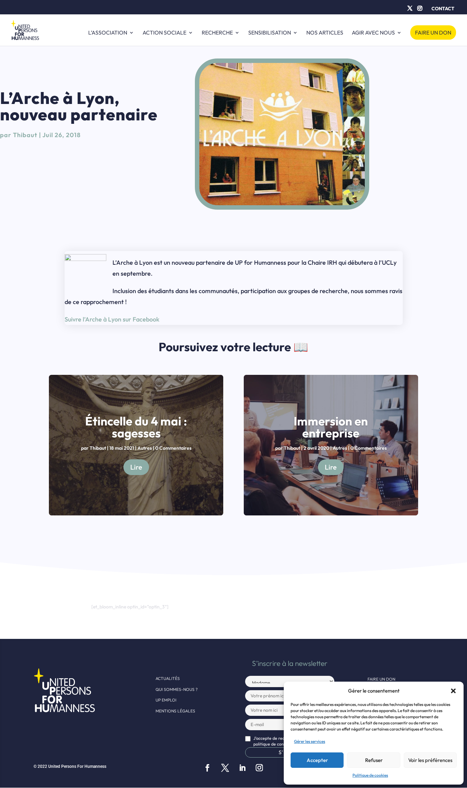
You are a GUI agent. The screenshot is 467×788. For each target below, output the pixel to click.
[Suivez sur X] (225, 768)
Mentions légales (175, 710)
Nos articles (324, 33)
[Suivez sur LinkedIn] (242, 768)
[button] (453, 690)
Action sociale (164, 33)
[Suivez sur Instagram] (259, 768)
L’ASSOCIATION (107, 33)
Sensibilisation (269, 33)
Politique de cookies (370, 775)
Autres (144, 448)
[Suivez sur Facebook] (207, 768)
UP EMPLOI (166, 699)
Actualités (168, 678)
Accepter (317, 760)
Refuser (374, 760)
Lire (136, 467)
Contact (442, 8)
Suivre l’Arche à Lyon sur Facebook (112, 319)
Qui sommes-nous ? (177, 689)
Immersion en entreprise (331, 427)
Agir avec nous (373, 33)
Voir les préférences (430, 760)
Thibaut (25, 135)
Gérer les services (309, 741)
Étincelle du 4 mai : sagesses (136, 427)
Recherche (217, 33)
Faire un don (433, 32)
